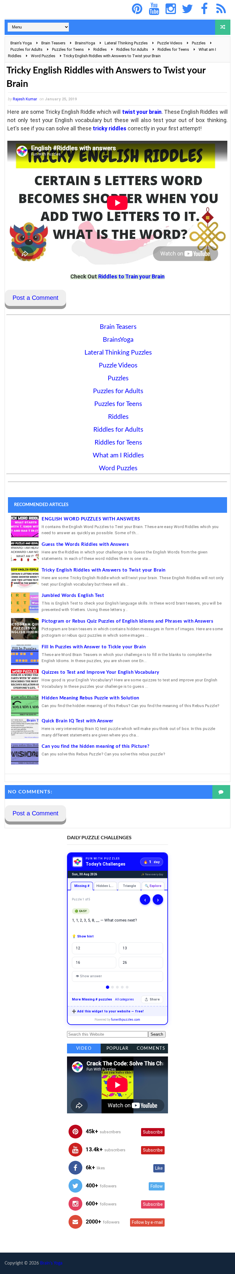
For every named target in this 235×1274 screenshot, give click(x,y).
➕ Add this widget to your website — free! (108, 1011)
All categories (124, 999)
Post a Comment (35, 297)
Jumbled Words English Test (73, 595)
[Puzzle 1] (108, 987)
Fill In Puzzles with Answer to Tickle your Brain (94, 647)
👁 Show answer (89, 976)
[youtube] (154, 9)
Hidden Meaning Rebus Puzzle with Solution (90, 698)
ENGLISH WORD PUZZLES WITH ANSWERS (91, 519)
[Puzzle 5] (127, 987)
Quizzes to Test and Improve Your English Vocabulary (100, 672)
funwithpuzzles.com (125, 1019)
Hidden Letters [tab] (106, 886)
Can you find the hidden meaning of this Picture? (95, 746)
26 (125, 962)
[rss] (221, 9)
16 (78, 962)
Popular (117, 1048)
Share (155, 999)
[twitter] (187, 9)
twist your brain (142, 112)
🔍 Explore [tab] (153, 886)
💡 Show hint (83, 936)
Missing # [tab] (81, 886)
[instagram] (170, 9)
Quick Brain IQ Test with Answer (78, 721)
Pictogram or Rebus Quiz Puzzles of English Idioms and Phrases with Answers (127, 621)
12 (78, 948)
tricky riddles (109, 128)
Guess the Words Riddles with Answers (85, 544)
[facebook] (204, 9)
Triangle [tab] (129, 886)
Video (84, 1048)
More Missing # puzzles (92, 999)
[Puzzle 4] (122, 987)
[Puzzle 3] (117, 987)
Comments (151, 1048)
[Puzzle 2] (112, 987)
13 (125, 948)
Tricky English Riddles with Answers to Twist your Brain (104, 570)
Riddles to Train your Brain (131, 276)
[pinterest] (137, 9)
